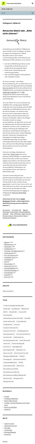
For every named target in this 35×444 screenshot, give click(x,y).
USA (20, 362)
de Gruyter (22, 312)
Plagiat (23, 214)
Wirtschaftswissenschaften (11, 372)
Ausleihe (6, 309)
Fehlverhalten (17, 214)
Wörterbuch (7, 378)
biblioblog (7, 9)
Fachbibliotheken (8, 249)
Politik (22, 356)
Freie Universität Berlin (23, 334)
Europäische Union (9, 331)
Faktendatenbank (8, 334)
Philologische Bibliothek (10, 356)
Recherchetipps (14, 212)
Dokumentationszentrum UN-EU (13, 318)
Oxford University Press (21, 353)
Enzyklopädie (7, 324)
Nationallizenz (20, 350)
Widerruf (25, 216)
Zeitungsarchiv (18, 378)
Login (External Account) (10, 426)
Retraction (28, 214)
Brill (5, 312)
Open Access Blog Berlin (10, 407)
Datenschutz (7, 434)
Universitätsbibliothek (24, 212)
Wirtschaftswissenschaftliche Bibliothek (14, 375)
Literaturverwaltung (18, 343)
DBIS (23, 92)
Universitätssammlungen (10, 270)
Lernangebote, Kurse (9, 257)
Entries (7, 428)
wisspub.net (7, 409)
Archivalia (6, 396)
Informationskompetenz (10, 340)
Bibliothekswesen (8, 244)
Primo (5, 262)
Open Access (7, 353)
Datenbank (13, 312)
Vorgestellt (5, 214)
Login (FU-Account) (9, 423)
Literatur (6, 343)
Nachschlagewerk (8, 350)
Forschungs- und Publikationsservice (13, 251)
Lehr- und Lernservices (10, 255)
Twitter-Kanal (14, 154)
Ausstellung (16, 309)
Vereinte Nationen (9, 366)
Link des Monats (24, 340)
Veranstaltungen (8, 272)
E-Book (27, 318)
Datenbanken (6, 212)
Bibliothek (25, 309)
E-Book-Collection (9, 321)
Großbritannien (18, 337)
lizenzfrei (7, 347)
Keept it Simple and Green (10, 401)
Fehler (11, 214)
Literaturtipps (7, 259)
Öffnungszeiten (8, 381)
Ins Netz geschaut (9, 253)
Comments (8, 430)
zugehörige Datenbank (9, 92)
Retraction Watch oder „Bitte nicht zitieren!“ (17, 32)
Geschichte (7, 337)
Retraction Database (8, 216)
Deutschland (7, 315)
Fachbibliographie (22, 331)
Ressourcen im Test (9, 266)
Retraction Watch (8, 88)
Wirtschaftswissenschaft (10, 369)
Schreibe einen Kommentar (9, 218)
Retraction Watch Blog (19, 193)
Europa (17, 324)
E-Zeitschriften (21, 321)
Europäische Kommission (10, 328)
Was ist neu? (7, 277)
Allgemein (25, 210)
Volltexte (20, 366)
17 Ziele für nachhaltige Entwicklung (13, 305)
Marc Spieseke (6, 210)
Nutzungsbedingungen (10, 432)
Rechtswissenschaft (19, 359)
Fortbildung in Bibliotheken (11, 398)
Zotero (25, 191)
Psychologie (7, 359)
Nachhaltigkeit (17, 347)
